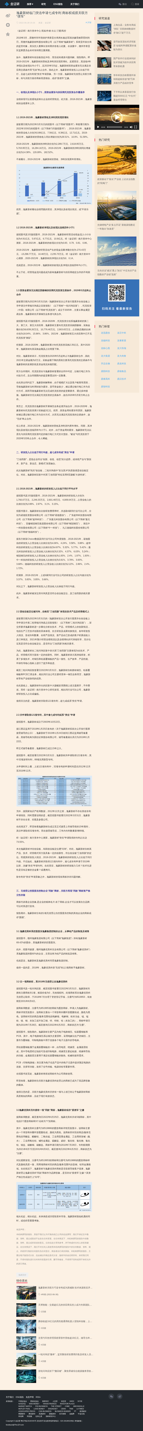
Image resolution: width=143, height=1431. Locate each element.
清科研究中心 (51, 1416)
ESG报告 (58, 4)
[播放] (98, 127)
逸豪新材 (22, 1275)
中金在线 (81, 1414)
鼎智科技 (105, 386)
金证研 (48, 23)
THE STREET (56, 1406)
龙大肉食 (121, 356)
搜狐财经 (52, 1414)
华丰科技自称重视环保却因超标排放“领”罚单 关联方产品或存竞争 (124, 79)
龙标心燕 (105, 348)
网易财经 (21, 1414)
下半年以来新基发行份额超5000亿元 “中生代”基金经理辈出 (124, 96)
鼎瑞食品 (121, 371)
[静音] (131, 127)
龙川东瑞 (121, 348)
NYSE (80, 1401)
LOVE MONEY (39, 1409)
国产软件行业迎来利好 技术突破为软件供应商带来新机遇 (124, 62)
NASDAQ (22, 1404)
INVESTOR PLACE (67, 1404)
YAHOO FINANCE (50, 1404)
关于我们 (74, 4)
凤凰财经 (42, 1414)
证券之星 (38, 1416)
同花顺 (29, 1416)
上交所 (55, 1401)
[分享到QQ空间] (8, 37)
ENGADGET (53, 1409)
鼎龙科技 (121, 363)
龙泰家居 (121, 340)
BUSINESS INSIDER (63, 1411)
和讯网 (20, 1416)
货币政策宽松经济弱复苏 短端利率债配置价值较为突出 (124, 45)
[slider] (114, 127)
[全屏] (135, 127)
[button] (116, 117)
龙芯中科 (121, 333)
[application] (117, 117)
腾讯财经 (32, 1414)
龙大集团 (105, 356)
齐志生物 (105, 363)
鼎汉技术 (121, 379)
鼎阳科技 (105, 371)
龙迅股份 (105, 333)
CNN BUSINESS (45, 1411)
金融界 (71, 1414)
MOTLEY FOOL (24, 1409)
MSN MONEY (34, 1404)
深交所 (63, 1401)
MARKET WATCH (25, 1406)
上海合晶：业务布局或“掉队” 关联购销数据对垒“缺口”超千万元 (124, 29)
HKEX (72, 1401)
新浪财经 (83, 1411)
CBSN (63, 1409)
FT (75, 1411)
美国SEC (45, 1401)
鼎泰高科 (105, 379)
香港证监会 (34, 1401)
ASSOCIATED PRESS (26, 1411)
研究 (43, 4)
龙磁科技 (105, 340)
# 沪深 (88, 22)
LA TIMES (80, 1409)
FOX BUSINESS (41, 1406)
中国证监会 (22, 1401)
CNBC (67, 1406)
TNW (71, 1409)
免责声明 (30, 1397)
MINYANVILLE (78, 1406)
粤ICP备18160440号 (28, 1421)
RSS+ (38, 1397)
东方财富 (62, 1414)
